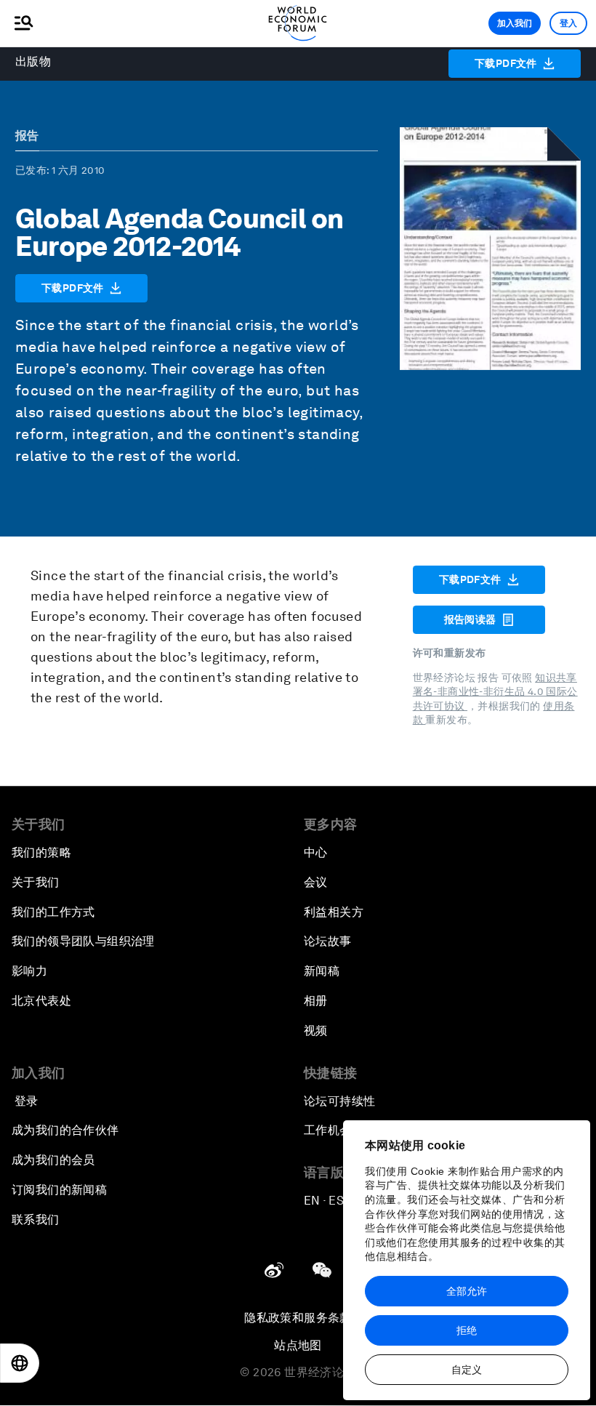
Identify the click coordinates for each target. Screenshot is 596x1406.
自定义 (466, 1369)
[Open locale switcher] (20, 1363)
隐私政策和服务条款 (298, 1318)
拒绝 (466, 1330)
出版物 (33, 61)
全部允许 (466, 1291)
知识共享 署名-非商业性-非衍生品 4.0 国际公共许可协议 (495, 692)
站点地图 (298, 1345)
